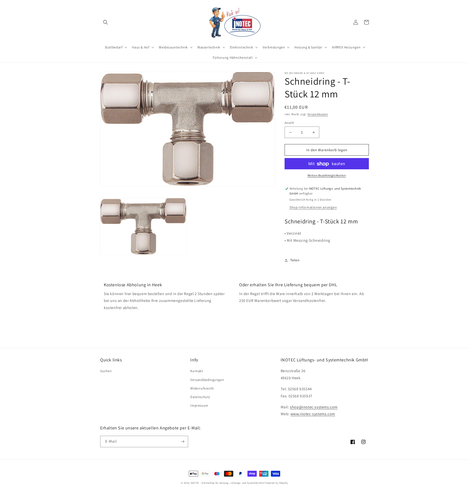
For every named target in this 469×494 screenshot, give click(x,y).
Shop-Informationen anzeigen (313, 207)
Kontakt (196, 371)
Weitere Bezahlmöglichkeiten (327, 175)
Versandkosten (318, 114)
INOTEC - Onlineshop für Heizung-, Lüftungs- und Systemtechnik (227, 482)
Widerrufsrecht (202, 388)
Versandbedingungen (207, 380)
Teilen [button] (295, 260)
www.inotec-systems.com (312, 413)
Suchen (106, 371)
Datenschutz (200, 397)
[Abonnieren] (182, 441)
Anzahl (289, 123)
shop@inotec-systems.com (314, 407)
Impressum (199, 405)
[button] (105, 22)
